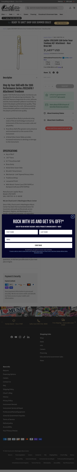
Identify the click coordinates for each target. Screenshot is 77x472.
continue (38, 245)
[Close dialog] (72, 216)
